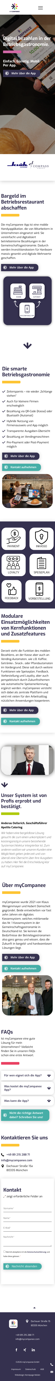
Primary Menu (41, 7)
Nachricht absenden (24, 1266)
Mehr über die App (23, 73)
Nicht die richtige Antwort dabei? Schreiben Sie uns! (26, 1115)
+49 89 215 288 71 (18, 1154)
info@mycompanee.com (16, 1160)
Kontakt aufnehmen (23, 467)
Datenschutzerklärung (36, 1252)
